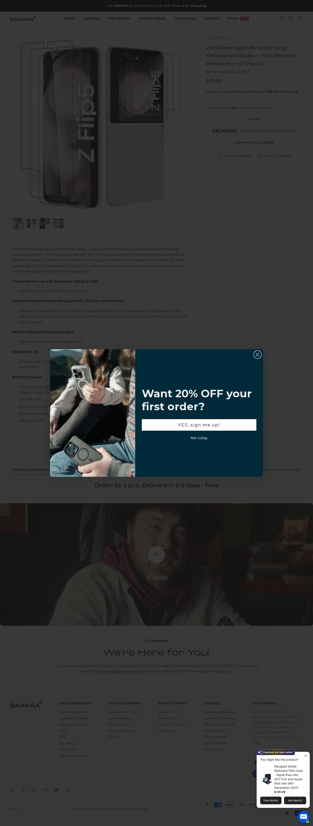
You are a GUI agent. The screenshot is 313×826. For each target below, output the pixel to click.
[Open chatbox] (304, 817)
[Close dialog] (257, 354)
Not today (199, 438)
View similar (270, 800)
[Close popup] (305, 755)
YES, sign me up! (199, 424)
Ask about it (295, 800)
